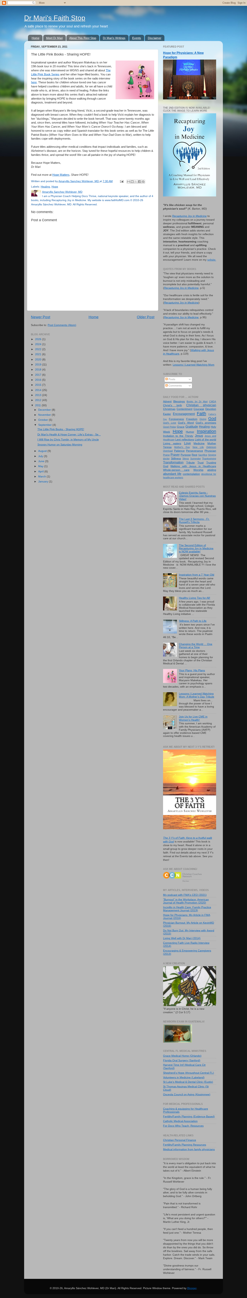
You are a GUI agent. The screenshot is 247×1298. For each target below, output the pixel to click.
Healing (45, 186)
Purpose (186, 454)
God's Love (169, 423)
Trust (200, 462)
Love (187, 443)
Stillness (176, 458)
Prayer (175, 454)
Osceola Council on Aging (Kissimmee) (186, 1094)
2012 (38, 400)
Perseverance (194, 450)
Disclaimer (154, 38)
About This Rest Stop (82, 38)
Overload (168, 451)
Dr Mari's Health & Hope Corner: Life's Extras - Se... (69, 434)
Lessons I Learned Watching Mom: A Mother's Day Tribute (196, 695)
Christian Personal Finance (179, 1140)
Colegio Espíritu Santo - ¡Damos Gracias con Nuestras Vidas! (197, 495)
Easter (167, 414)
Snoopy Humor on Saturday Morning (59, 444)
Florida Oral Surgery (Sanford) (181, 1060)
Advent (167, 401)
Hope (55, 186)
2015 (38, 384)
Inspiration (206, 431)
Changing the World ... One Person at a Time (195, 646)
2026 (38, 339)
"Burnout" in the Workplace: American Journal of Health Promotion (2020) (186, 901)
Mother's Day (182, 447)
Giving (203, 419)
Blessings (179, 401)
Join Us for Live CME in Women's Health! (193, 718)
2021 (38, 354)
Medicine (199, 443)
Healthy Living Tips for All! (194, 598)
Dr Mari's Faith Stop (54, 18)
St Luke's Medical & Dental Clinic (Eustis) (188, 1081)
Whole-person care (176, 470)
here (34, 82)
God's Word (186, 422)
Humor (190, 431)
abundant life (172, 473)
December (45, 409)
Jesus (199, 435)
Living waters (172, 443)
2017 (38, 374)
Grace (180, 426)
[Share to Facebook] (139, 181)
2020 (38, 359)
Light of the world (205, 439)
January (43, 481)
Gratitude (191, 426)
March (42, 476)
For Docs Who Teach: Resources (183, 1125)
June (41, 461)
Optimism (211, 447)
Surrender (195, 458)
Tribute (190, 462)
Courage (199, 409)
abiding (211, 470)
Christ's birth (172, 405)
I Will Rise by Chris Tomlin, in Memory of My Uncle (68, 439)
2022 (38, 349)
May (41, 466)
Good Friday (169, 427)
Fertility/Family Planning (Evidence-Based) (189, 1116)
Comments (175, 385)
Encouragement (184, 414)
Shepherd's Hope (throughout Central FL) (188, 1072)
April (41, 471)
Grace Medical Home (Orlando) (182, 1055)
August (42, 451)
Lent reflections (184, 439)
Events (136, 38)
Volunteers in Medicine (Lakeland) (184, 1077)
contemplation (191, 474)
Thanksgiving (209, 458)
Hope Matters (60, 174)
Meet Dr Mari (54, 38)
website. (211, 259)
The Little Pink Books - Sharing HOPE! (60, 429)
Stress (185, 458)
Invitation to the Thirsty (178, 435)
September (45, 424)
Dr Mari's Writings (114, 38)
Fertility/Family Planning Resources (184, 1144)
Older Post (145, 317)
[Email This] (128, 181)
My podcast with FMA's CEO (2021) (185, 894)
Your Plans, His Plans (192, 670)
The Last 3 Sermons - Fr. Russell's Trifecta (194, 521)
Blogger (191, 1288)
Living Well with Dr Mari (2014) (181, 938)
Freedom (191, 419)
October (43, 419)
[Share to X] (136, 181)
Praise (166, 455)
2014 (38, 390)
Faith (201, 413)
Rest (194, 454)
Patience (179, 450)
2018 (38, 369)
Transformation (173, 462)
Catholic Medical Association (180, 1121)
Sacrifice (202, 455)
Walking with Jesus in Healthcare (193, 466)
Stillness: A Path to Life (192, 621)
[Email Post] (121, 181)
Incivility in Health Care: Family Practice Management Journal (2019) (187, 909)
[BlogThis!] (132, 181)
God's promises (206, 422)
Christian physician (201, 405)
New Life (198, 447)
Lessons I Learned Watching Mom (193, 364)
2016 (38, 379)
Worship (198, 470)
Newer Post (40, 317)
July (41, 456)
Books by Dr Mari (197, 401)
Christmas (169, 409)
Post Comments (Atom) (62, 325)
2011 (38, 405)
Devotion (210, 409)
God (212, 418)
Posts (171, 379)
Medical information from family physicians (189, 1149)
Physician (210, 450)
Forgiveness (176, 419)
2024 (38, 344)
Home (35, 38)
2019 (38, 364)
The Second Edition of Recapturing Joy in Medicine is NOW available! (196, 548)
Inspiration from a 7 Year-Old (196, 574)
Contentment (184, 409)
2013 (38, 395)
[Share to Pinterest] (143, 181)
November (45, 414)
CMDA (212, 401)
